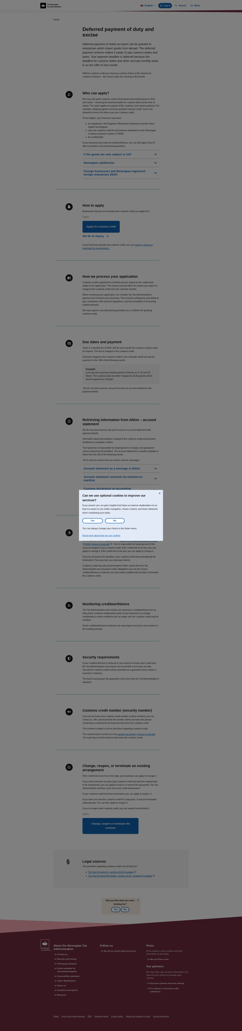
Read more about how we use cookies (101, 535)
